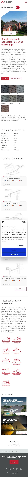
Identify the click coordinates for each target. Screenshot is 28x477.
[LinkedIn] (17, 468)
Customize (13, 254)
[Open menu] (25, 2)
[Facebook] (13, 468)
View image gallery (10, 33)
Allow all (14, 250)
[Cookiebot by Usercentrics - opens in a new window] (20, 222)
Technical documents (15, 78)
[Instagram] (20, 468)
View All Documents (20, 289)
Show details (20, 245)
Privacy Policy (14, 473)
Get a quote (5, 78)
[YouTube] (10, 468)
